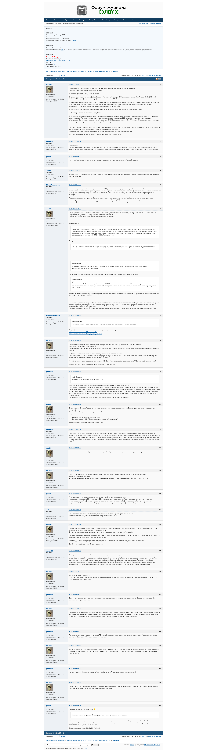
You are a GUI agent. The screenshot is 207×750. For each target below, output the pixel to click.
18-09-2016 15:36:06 (75, 668)
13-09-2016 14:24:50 (75, 524)
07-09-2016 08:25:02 (75, 156)
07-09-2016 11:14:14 (75, 185)
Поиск (75, 20)
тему (62, 50)
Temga (48, 170)
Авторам (109, 20)
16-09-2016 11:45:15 (75, 571)
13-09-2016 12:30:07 (75, 493)
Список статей (128, 20)
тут (55, 64)
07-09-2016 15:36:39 (75, 340)
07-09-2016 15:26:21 (75, 315)
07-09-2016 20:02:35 (75, 429)
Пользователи (59, 20)
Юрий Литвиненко (53, 185)
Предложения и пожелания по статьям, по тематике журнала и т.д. (89, 71)
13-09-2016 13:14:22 (75, 510)
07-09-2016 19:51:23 (75, 404)
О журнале (118, 20)
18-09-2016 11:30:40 (75, 631)
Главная (49, 20)
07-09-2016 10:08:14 (75, 170)
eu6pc (48, 156)
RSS (159, 79)
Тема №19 (115, 71)
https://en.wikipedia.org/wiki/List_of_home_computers (85, 334)
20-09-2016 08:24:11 (75, 705)
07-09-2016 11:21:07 (75, 209)
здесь (74, 41)
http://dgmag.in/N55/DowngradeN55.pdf (58, 61)
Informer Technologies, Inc (152, 745)
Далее (63, 75)
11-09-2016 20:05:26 (75, 470)
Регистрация (83, 20)
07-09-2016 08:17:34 (75, 141)
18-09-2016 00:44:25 (75, 608)
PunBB (132, 745)
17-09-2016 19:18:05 (75, 594)
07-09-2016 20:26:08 (75, 448)
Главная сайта (99, 20)
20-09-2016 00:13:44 (75, 682)
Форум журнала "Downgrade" (55, 71)
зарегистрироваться (154, 75)
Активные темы (143, 23)
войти (143, 75)
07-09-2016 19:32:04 (75, 371)
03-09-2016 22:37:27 (75, 84)
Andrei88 (49, 141)
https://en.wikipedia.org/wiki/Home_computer (83, 332)
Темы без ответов (155, 23)
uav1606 (49, 84)
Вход (91, 20)
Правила (68, 20)
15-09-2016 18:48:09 (75, 551)
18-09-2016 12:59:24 (75, 645)
